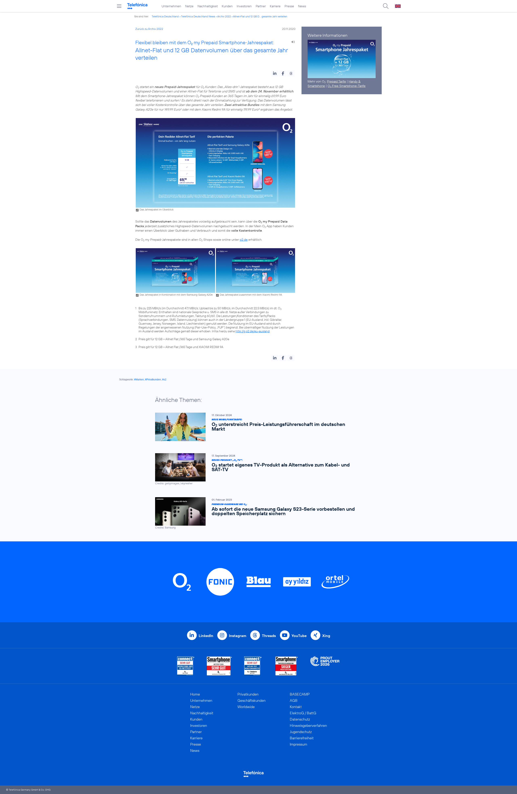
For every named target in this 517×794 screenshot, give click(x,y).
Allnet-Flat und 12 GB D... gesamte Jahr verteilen (260, 16)
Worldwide (246, 706)
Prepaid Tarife (336, 81)
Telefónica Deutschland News (198, 16)
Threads (269, 635)
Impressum (298, 744)
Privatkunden (247, 694)
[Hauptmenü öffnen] (119, 6)
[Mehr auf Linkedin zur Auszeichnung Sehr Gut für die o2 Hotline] (253, 666)
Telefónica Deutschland (165, 16)
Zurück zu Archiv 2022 (149, 29)
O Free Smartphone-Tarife (347, 86)
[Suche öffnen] (386, 6)
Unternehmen (171, 6)
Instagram (237, 635)
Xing (326, 635)
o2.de (244, 239)
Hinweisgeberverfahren (308, 725)
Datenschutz (300, 719)
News (302, 6)
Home (195, 694)
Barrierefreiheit (302, 738)
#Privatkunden (153, 379)
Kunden (227, 6)
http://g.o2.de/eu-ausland (252, 331)
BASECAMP (300, 694)
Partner (261, 6)
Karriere (275, 6)
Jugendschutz (301, 731)
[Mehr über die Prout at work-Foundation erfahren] (325, 666)
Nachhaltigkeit (208, 6)
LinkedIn (206, 635)
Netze (189, 6)
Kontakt (296, 706)
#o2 (164, 379)
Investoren (244, 6)
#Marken (139, 379)
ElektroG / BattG (303, 713)
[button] (274, 73)
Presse (289, 6)
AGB (293, 700)
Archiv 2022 (224, 16)
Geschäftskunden (251, 700)
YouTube (299, 635)
